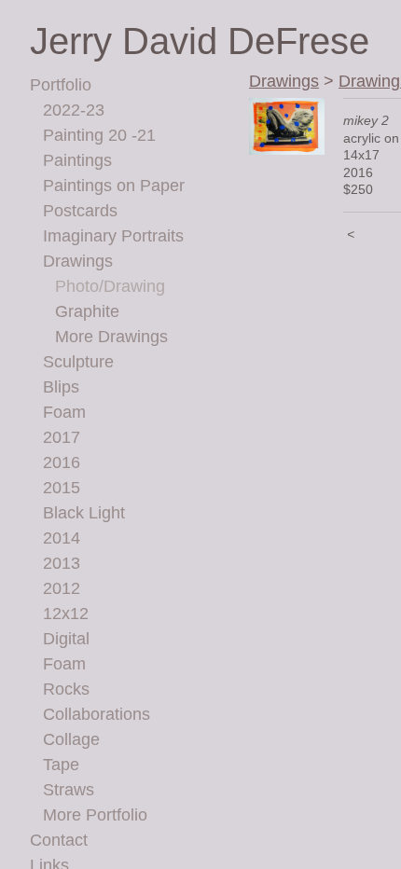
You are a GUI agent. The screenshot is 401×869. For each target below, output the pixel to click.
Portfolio (60, 85)
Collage (71, 739)
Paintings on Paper (114, 185)
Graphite (87, 311)
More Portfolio (95, 815)
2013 (61, 563)
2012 (61, 588)
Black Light (84, 512)
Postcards (80, 210)
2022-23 (73, 110)
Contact (59, 840)
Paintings (77, 160)
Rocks (66, 689)
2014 (61, 538)
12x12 (66, 613)
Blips (61, 387)
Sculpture (78, 361)
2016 (61, 462)
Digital (66, 638)
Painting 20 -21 (99, 135)
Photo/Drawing (110, 286)
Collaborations (96, 714)
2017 (61, 437)
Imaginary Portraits (113, 236)
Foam (64, 412)
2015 (61, 487)
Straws (68, 789)
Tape (61, 764)
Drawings (78, 261)
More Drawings (111, 336)
